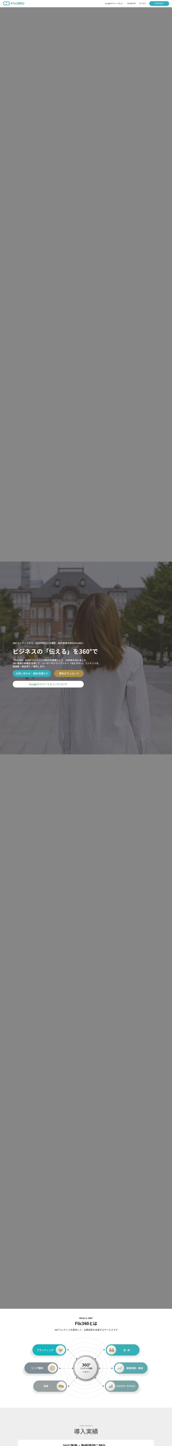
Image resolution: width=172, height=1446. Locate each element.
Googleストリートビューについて (48, 684)
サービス (142, 3)
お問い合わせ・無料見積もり (31, 673)
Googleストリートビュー (114, 3)
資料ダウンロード (69, 673)
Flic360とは (131, 3)
